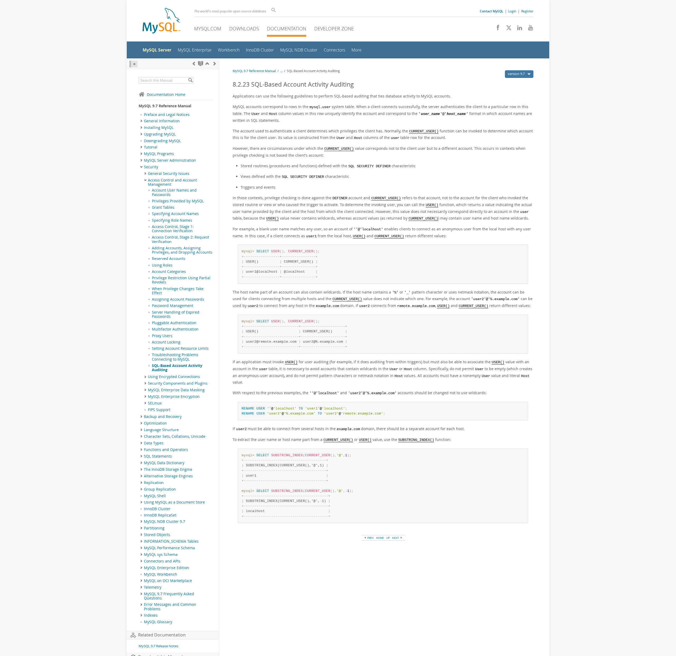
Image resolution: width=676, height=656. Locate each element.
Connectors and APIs (162, 561)
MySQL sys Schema (161, 554)
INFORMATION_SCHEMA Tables (171, 541)
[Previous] (194, 63)
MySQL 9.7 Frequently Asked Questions (169, 596)
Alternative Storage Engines (168, 476)
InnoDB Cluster (157, 508)
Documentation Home (166, 94)
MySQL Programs (159, 153)
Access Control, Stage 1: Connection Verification (173, 228)
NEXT (396, 538)
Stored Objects (157, 534)
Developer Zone (334, 28)
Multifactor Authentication (175, 329)
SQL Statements (158, 456)
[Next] (215, 63)
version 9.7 (516, 73)
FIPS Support (159, 409)
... (281, 71)
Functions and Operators (166, 449)
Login (512, 11)
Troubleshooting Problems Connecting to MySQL (175, 356)
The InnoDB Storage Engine (168, 469)
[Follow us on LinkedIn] (518, 29)
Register (527, 11)
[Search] (190, 80)
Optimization (155, 423)
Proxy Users (162, 335)
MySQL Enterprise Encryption (174, 396)
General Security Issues (168, 173)
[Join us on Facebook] (496, 29)
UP (388, 538)
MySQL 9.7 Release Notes (158, 646)
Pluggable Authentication (174, 322)
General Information (162, 121)
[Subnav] (141, 121)
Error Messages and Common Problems (170, 606)
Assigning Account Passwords (178, 299)
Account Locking (166, 342)
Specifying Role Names (172, 220)
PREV (370, 538)
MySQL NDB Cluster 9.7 (164, 521)
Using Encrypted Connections (174, 376)
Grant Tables (163, 207)
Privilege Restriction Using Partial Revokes (181, 280)
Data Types (153, 443)
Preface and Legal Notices (167, 114)
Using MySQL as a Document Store (174, 502)
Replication (154, 482)
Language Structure (161, 429)
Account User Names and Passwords (174, 192)
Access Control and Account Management (172, 182)
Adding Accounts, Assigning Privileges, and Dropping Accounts (182, 250)
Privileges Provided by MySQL (178, 201)
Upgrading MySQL (160, 134)
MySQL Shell (155, 496)
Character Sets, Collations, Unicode (174, 436)
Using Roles (162, 265)
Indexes (151, 615)
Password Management (172, 305)
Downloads (244, 28)
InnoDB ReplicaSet (160, 515)
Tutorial (150, 147)
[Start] (200, 63)
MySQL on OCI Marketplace (168, 580)
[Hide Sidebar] (133, 64)
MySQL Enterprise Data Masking (176, 390)
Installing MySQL (158, 127)
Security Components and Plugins (178, 383)
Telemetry (152, 587)
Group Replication (160, 489)
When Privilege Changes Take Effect (178, 290)
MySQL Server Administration (170, 160)
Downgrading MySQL (162, 140)
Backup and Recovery (163, 416)
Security (151, 167)
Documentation (286, 28)
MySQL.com (207, 28)
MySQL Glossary (158, 622)
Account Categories (169, 271)
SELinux (155, 403)
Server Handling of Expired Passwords (175, 314)
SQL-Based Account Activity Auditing (177, 367)
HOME (380, 538)
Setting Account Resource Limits (180, 348)
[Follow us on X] (507, 29)
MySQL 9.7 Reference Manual (254, 71)
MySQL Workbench (160, 574)
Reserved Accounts (168, 258)
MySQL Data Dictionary (164, 462)
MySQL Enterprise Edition (166, 567)
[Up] (207, 63)
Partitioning (154, 528)
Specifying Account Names (175, 213)
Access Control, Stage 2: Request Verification (180, 239)
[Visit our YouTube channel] (528, 29)
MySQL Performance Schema (169, 548)
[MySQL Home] (161, 21)
